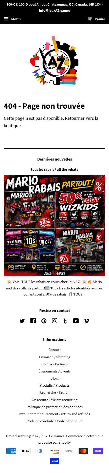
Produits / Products (54, 385)
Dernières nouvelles (54, 159)
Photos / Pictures (54, 364)
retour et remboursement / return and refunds (54, 413)
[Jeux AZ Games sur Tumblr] (65, 321)
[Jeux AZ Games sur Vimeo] (86, 321)
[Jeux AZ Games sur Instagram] (54, 321)
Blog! (54, 378)
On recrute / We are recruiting (54, 399)
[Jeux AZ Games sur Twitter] (22, 321)
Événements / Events (55, 371)
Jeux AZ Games (52, 435)
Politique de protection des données (55, 406)
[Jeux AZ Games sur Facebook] (33, 321)
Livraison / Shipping (54, 356)
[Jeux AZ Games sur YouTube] (76, 321)
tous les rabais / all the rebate (54, 169)
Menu (15, 18)
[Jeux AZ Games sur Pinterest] (44, 321)
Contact (54, 349)
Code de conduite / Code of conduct (55, 421)
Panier (99, 19)
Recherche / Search (54, 392)
